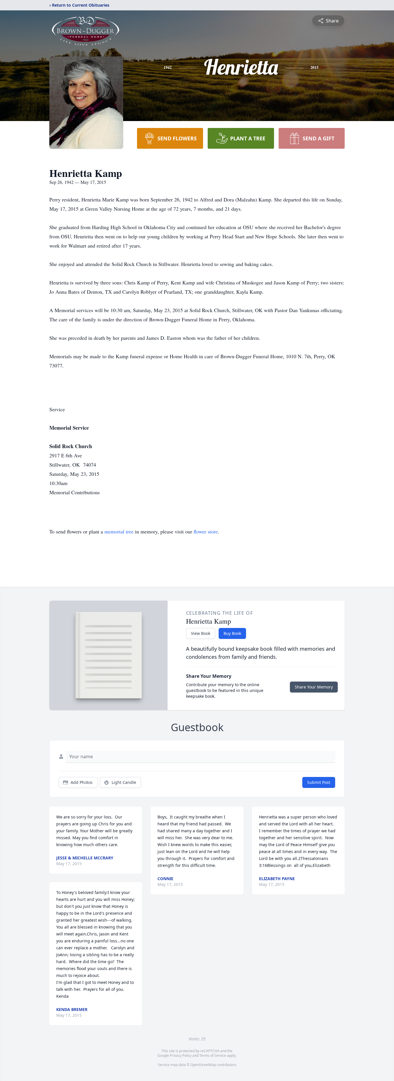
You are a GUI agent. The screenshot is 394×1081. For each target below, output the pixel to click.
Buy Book (232, 633)
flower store (206, 531)
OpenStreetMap (203, 1064)
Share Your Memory (314, 687)
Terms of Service (212, 1055)
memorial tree (119, 531)
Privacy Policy (181, 1055)
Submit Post (318, 782)
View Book (200, 633)
